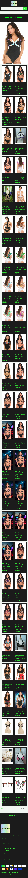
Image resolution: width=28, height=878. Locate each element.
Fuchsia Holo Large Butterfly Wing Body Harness (20, 327)
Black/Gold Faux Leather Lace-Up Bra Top (6, 385)
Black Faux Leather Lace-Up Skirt (7, 685)
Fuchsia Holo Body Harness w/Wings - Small (20, 178)
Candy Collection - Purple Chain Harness (20, 149)
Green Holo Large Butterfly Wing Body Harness (20, 269)
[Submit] (25, 8)
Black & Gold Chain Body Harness (7, 413)
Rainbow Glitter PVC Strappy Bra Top (6, 356)
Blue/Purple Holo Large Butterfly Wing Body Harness (7, 298)
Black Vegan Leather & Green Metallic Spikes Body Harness (19, 504)
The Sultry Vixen (14, 872)
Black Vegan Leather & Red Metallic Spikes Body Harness (19, 473)
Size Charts (4, 854)
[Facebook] (2, 821)
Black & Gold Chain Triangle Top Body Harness (20, 414)
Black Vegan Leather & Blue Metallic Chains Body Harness (19, 596)
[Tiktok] (6, 821)
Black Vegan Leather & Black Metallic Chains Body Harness (19, 627)
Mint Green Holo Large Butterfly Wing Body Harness (7, 327)
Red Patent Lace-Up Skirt (20, 685)
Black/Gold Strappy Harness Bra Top (20, 355)
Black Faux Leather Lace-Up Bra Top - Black (7, 741)
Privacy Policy (5, 850)
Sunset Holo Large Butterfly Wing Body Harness (20, 238)
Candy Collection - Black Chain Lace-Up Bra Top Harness (20, 656)
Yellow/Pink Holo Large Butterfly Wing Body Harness (20, 298)
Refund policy (5, 846)
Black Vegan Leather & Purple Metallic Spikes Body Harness (6, 504)
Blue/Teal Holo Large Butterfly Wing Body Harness (7, 269)
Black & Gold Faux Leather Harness (7, 178)
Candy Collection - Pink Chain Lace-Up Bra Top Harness (20, 770)
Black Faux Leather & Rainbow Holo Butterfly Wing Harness (20, 800)
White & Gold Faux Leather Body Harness (7, 770)
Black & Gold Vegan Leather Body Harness (20, 119)
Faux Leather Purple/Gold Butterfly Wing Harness (6, 209)
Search (3, 841)
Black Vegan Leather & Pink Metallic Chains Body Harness (6, 627)
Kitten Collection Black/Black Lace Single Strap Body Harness (7, 239)
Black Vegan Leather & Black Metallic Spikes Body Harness (6, 565)
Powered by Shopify (6, 874)
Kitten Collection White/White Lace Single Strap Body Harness (20, 209)
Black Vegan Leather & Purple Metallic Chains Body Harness (6, 596)
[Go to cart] (25, 4)
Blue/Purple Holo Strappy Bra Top (19, 712)
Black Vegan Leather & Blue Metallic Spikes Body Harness (6, 535)
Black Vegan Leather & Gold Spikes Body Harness (6, 473)
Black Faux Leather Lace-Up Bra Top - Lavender (20, 741)
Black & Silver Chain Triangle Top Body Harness (20, 443)
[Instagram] (4, 821)
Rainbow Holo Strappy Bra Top (19, 384)
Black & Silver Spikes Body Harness (5, 443)
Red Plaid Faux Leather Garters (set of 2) (7, 799)
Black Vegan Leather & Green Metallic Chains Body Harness (19, 89)
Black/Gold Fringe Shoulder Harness (7, 148)
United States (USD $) (6, 859)
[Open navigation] (2, 3)
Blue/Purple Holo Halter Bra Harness (7, 87)
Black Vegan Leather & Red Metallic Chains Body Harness (19, 565)
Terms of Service (5, 843)
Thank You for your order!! (8, 848)
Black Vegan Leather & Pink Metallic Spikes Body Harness (19, 535)
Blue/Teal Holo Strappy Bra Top (6, 655)
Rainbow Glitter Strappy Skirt (6, 712)
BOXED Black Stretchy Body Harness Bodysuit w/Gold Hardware (7, 120)
